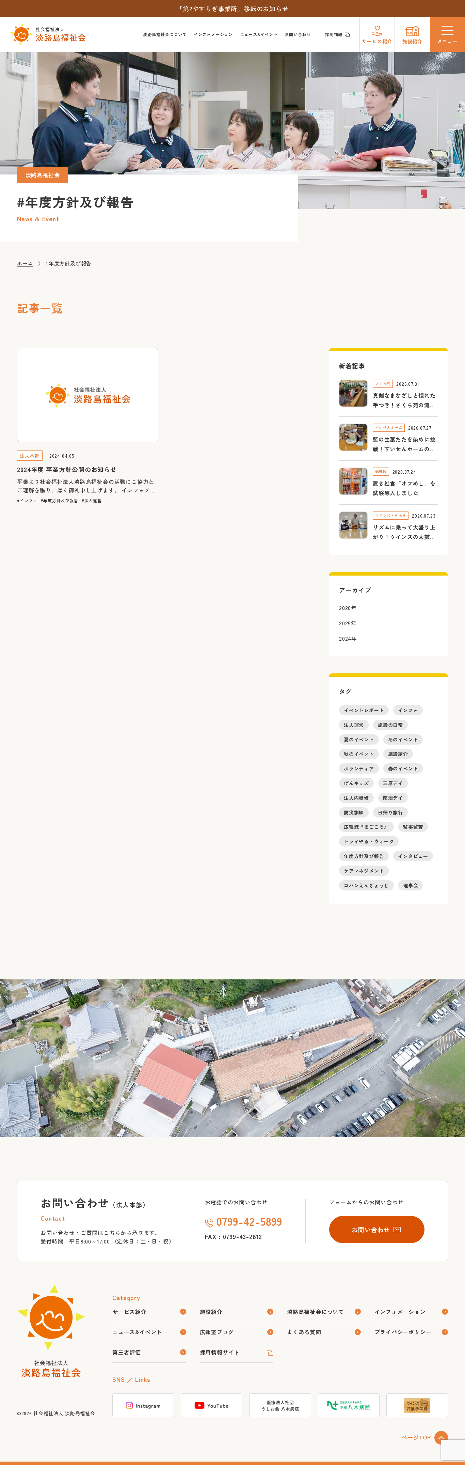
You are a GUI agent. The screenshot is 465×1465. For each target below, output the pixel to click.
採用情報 (333, 34)
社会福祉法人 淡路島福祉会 (64, 1413)
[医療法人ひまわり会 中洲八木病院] (349, 1405)
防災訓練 (354, 812)
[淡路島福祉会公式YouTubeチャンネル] (211, 1405)
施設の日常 (390, 724)
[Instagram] (143, 1405)
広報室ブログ (217, 1332)
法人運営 (93, 501)
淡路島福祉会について (165, 34)
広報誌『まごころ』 (366, 827)
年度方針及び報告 (60, 501)
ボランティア (359, 768)
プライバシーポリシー (403, 1332)
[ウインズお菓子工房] (417, 1405)
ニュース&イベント (259, 34)
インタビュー (413, 856)
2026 (345, 608)
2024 (345, 639)
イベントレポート (364, 710)
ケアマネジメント (364, 870)
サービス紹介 (129, 1312)
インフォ (28, 501)
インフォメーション (213, 34)
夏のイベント (359, 739)
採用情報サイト (220, 1352)
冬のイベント (403, 739)
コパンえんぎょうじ (366, 885)
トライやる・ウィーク (369, 841)
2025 (345, 623)
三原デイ (393, 783)
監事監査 (413, 827)
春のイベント (403, 768)
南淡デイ (393, 797)
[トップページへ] (51, 1373)
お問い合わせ (298, 34)
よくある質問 (304, 1332)
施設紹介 (398, 754)
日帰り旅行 (390, 812)
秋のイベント (359, 754)
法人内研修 (356, 797)
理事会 (410, 885)
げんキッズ (356, 783)
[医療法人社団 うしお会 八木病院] (280, 1405)
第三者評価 (126, 1352)
